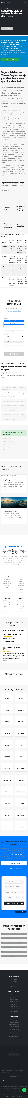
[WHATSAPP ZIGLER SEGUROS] (24, 1090)
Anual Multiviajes (14, 323)
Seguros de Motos (14, 995)
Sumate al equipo (14, 984)
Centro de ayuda (14, 979)
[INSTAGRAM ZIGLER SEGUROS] (14, 1054)
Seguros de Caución (14, 1008)
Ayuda (7, 1096)
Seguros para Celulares (14, 1029)
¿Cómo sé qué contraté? (8, 410)
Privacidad (21, 1096)
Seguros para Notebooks (14, 1031)
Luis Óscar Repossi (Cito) (14, 647)
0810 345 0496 (16, 854)
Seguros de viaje (7, 438)
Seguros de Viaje (14, 1004)
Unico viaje (14, 320)
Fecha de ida (6, 334)
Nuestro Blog (14, 986)
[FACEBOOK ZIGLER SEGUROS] (10, 1054)
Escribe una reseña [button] (9, 641)
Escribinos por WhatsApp (15, 869)
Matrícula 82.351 (10, 1092)
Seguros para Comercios (14, 1026)
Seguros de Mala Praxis (14, 1022)
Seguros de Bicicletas (14, 1032)
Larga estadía (14, 326)
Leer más (6, 489)
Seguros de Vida (14, 1006)
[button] (21, 630)
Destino (5, 329)
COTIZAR (6, 28)
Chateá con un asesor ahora (11, 59)
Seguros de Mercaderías (14, 1024)
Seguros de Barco (14, 999)
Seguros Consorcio (14, 1011)
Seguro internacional (8, 441)
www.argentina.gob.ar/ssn (14, 1076)
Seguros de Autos (14, 994)
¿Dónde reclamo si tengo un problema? (13, 405)
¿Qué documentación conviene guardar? (13, 414)
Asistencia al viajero (14, 1034)
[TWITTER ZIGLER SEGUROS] (18, 1054)
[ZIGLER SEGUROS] (6, 2)
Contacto (12, 1096)
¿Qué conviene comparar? (9, 419)
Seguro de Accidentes (14, 1019)
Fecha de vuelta (6, 339)
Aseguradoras (14, 981)
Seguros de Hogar (14, 997)
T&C (17, 1096)
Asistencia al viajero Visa (14, 1036)
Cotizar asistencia (7, 447)
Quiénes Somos (14, 983)
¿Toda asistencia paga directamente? (12, 401)
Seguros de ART (14, 1020)
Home (2, 8)
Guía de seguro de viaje (8, 449)
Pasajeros (5, 344)
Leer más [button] (5, 660)
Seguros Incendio (14, 1009)
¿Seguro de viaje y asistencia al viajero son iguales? (12, 388)
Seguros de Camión (14, 1001)
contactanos (6, 63)
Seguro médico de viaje (8, 444)
